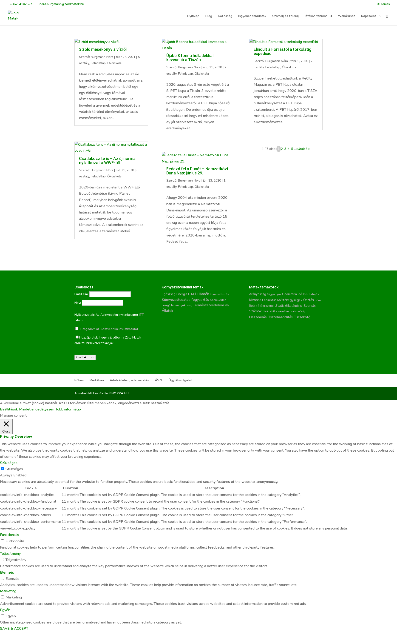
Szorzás (309, 305)
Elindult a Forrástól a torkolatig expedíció (282, 51)
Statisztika (283, 305)
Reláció (254, 306)
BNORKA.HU (119, 393)
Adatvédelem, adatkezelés (129, 380)
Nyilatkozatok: (84, 315)
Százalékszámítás (276, 311)
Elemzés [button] (7, 572)
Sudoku (297, 306)
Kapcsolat (368, 16)
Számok (255, 311)
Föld (191, 294)
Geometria (289, 294)
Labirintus (269, 300)
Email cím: (81, 294)
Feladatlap (98, 63)
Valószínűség (297, 311)
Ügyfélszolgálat (180, 380)
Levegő (166, 305)
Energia (181, 294)
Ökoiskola (114, 63)
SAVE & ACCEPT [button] (14, 628)
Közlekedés (218, 300)
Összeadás (258, 317)
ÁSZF (159, 380)
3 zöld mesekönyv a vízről (103, 49)
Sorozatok (267, 306)
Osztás (308, 300)
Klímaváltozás (219, 294)
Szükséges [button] (8, 462)
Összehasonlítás (280, 317)
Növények (178, 305)
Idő (300, 294)
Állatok (167, 310)
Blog (208, 16)
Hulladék (202, 294)
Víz (227, 305)
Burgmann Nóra (102, 57)
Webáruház (346, 16)
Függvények (274, 294)
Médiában (97, 380)
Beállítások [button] (9, 409)
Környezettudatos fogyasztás (185, 299)
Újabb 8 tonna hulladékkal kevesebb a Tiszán (189, 57)
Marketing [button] (8, 591)
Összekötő (302, 317)
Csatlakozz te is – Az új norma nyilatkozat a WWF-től (107, 160)
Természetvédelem (208, 305)
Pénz (318, 300)
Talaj (189, 305)
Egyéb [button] (5, 609)
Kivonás (255, 299)
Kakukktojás (311, 294)
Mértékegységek (289, 300)
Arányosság (257, 294)
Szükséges (14, 469)
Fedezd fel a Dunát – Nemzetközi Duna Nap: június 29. (197, 170)
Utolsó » (304, 149)
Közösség (225, 16)
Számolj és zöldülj (285, 16)
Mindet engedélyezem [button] (37, 409)
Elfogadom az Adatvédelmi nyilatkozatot (108, 329)
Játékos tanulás (316, 16)
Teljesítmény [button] (10, 553)
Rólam (79, 380)
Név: (77, 303)
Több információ (68, 409)
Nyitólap (193, 16)
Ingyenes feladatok (252, 16)
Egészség (169, 294)
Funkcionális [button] (9, 534)
